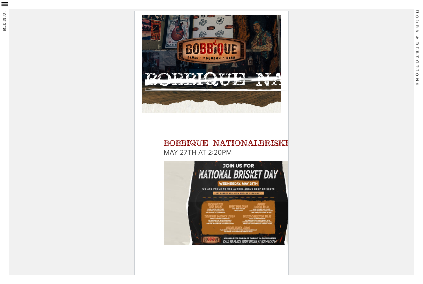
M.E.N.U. (5, 21)
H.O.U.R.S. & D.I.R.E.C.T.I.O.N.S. (417, 48)
